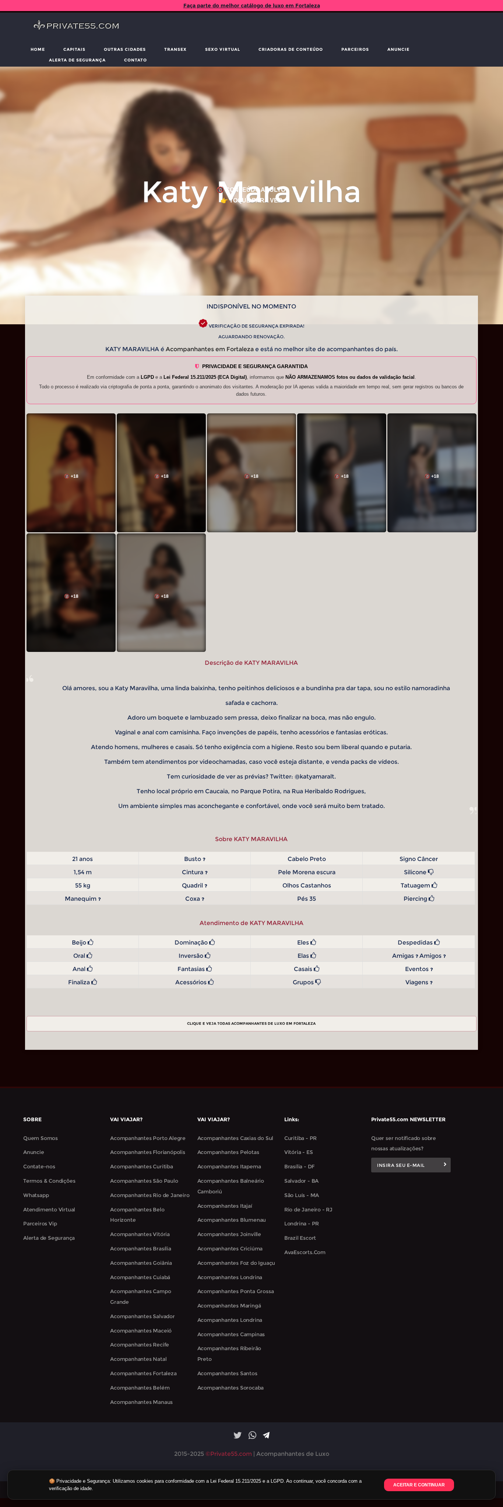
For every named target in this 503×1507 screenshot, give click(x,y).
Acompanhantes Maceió (141, 1330)
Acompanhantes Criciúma (230, 1248)
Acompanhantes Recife (139, 1344)
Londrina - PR (301, 1223)
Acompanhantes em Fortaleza (210, 349)
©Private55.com (228, 1453)
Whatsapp (36, 1195)
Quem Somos (40, 1138)
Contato (135, 60)
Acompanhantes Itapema (229, 1166)
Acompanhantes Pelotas (228, 1152)
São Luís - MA (301, 1195)
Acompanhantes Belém (139, 1387)
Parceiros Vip (40, 1223)
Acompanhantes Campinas (231, 1334)
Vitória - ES (298, 1152)
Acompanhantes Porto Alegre (148, 1138)
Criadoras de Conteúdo (290, 49)
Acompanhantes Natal (138, 1359)
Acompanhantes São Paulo (144, 1181)
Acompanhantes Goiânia (141, 1263)
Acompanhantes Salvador (142, 1316)
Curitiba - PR (300, 1138)
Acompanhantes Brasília (140, 1248)
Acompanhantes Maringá (229, 1305)
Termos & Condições (49, 1181)
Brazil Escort (300, 1238)
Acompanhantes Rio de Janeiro (149, 1195)
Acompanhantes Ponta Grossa (235, 1291)
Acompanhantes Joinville (229, 1234)
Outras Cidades (125, 49)
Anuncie (398, 49)
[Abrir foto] (71, 472)
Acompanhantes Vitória (140, 1234)
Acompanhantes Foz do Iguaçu (236, 1263)
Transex (175, 49)
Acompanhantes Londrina (230, 1277)
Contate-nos (39, 1166)
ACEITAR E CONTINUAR (419, 1484)
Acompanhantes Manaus (141, 1402)
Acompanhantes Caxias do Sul (235, 1138)
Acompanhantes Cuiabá (140, 1277)
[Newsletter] (445, 1165)
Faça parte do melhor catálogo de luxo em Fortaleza (251, 5)
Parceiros (355, 49)
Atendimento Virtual (49, 1209)
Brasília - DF (299, 1166)
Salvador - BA (301, 1181)
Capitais (74, 49)
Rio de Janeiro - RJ (308, 1209)
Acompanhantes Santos (227, 1373)
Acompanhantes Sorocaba (230, 1387)
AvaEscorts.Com (305, 1252)
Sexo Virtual (222, 49)
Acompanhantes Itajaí (224, 1206)
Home (38, 49)
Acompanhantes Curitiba (141, 1166)
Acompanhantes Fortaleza (143, 1373)
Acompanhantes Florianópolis (147, 1152)
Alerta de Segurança (77, 60)
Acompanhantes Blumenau (231, 1220)
